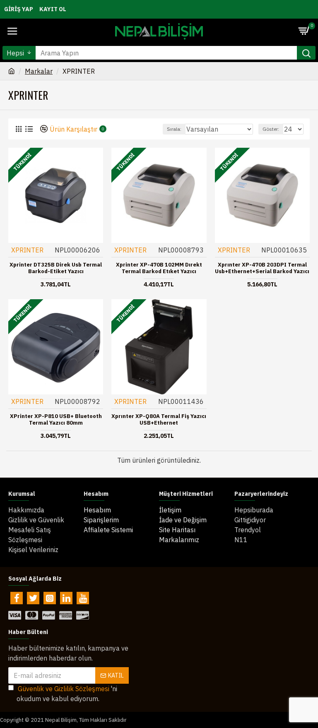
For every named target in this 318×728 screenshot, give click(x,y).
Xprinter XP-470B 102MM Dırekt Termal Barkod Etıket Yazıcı (159, 268)
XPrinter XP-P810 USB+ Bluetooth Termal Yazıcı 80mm (56, 420)
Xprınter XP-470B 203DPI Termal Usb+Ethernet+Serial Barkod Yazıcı (262, 268)
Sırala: (174, 129)
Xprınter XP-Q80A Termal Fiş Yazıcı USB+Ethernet (158, 420)
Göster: (271, 129)
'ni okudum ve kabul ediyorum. (67, 694)
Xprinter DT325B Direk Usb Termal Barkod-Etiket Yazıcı (56, 268)
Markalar (39, 71)
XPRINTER (27, 250)
